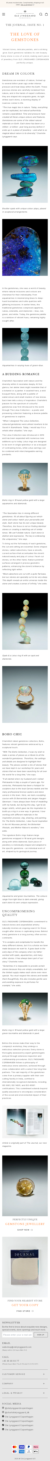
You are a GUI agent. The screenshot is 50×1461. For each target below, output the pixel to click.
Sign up (40, 1335)
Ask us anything (26, 5)
